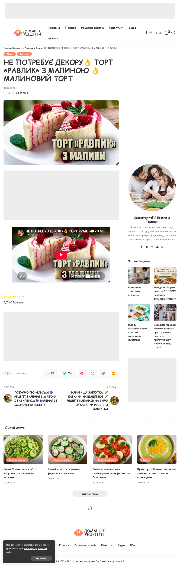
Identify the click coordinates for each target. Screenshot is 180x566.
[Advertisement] (90, 11)
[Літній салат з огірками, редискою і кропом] (68, 449)
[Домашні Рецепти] (28, 33)
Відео (10, 54)
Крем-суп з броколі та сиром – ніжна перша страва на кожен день (156, 473)
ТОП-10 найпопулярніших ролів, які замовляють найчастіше (137, 332)
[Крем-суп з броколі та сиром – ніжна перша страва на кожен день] (157, 449)
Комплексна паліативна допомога (134, 291)
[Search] (173, 33)
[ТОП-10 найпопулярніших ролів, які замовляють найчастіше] (139, 312)
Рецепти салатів (17, 460)
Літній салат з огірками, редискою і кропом (64, 471)
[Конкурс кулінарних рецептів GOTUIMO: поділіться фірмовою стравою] (165, 275)
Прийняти (41, 558)
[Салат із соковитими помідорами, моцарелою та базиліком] (112, 449)
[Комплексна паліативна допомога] (139, 275)
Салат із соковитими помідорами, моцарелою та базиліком (111, 473)
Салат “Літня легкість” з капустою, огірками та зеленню (20, 473)
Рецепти (24, 54)
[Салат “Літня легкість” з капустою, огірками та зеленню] (23, 449)
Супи (145, 460)
